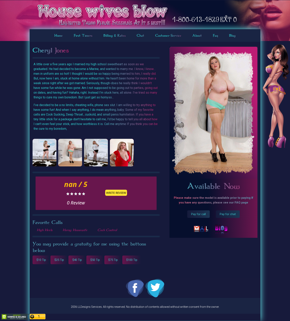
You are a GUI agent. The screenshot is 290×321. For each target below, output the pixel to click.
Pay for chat (228, 214)
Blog (232, 35)
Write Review (116, 193)
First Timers (83, 35)
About (197, 35)
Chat (140, 35)
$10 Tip (41, 260)
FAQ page (241, 202)
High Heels (44, 230)
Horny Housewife (75, 230)
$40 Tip (77, 260)
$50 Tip (95, 260)
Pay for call (198, 214)
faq (215, 35)
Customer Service (168, 35)
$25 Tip (59, 260)
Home (58, 35)
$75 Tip (113, 260)
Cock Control (107, 230)
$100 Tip (131, 260)
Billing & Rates (114, 35)
